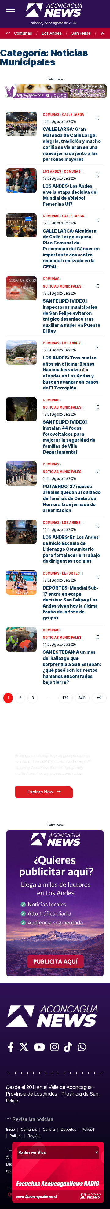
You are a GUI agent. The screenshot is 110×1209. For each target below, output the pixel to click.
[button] (91, 8)
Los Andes (52, 33)
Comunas (23, 33)
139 (65, 697)
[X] (23, 1047)
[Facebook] (10, 1047)
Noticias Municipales (62, 286)
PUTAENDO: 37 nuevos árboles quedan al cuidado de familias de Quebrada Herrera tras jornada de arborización (72, 498)
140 (82, 697)
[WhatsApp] (82, 1047)
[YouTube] (39, 1047)
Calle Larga (73, 114)
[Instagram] (54, 1047)
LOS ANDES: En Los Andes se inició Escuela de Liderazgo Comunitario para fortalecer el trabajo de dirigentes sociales (71, 549)
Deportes (71, 573)
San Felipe (81, 33)
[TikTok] (68, 1047)
